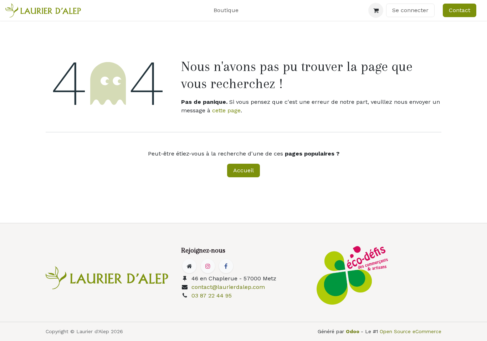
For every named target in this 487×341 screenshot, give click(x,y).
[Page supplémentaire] (189, 266)
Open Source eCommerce (410, 331)
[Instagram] (208, 266)
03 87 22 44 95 (211, 295)
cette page (226, 110)
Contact (459, 10)
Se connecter (410, 10)
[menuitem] (226, 10)
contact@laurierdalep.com (228, 287)
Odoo (353, 331)
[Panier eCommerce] (375, 10)
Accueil (243, 170)
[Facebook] (226, 266)
